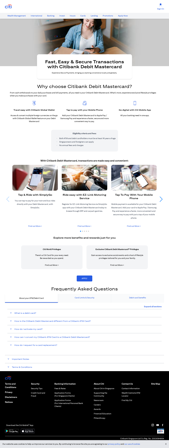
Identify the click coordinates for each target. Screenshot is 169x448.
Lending (94, 16)
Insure (72, 16)
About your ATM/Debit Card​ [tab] (31, 298)
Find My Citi (127, 400)
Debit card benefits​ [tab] (137, 297)
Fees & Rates (60, 388)
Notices (9, 402)
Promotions (108, 16)
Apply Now (123, 16)
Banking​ (50, 16)
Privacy (8, 392)
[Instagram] (152, 425)
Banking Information (65, 383)
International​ (36, 16)
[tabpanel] (84, 327)
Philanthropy (99, 418)
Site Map (155, 383)
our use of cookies (132, 444)
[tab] (16, 16)
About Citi (99, 383)
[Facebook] (162, 425)
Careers (97, 405)
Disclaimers (11, 397)
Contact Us (127, 383)
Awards (97, 409)
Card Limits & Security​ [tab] (84, 297)
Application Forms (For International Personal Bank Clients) (68, 403)
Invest (62, 16)
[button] (80, 231)
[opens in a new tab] (8, 6)
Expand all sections (153, 306)
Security (35, 383)
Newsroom (99, 400)
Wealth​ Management (16, 16)
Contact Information (131, 388)
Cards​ (83, 16)
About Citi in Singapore (104, 388)
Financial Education (102, 413)
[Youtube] (157, 425)
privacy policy (114, 444)
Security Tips (36, 388)
